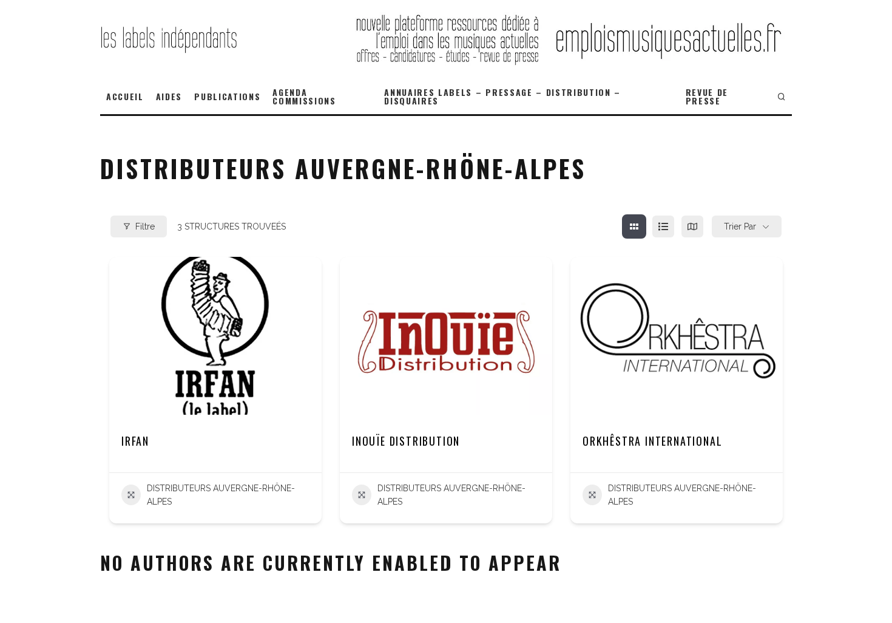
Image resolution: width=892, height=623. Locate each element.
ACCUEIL (125, 96)
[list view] (663, 226)
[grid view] (634, 226)
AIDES (169, 96)
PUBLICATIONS (227, 96)
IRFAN (135, 441)
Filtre (145, 226)
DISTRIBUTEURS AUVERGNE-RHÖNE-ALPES (221, 494)
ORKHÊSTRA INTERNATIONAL (652, 441)
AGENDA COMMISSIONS (304, 96)
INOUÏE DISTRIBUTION (406, 441)
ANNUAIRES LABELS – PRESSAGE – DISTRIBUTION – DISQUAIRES (502, 96)
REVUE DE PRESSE (707, 96)
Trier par (740, 226)
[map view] (692, 226)
